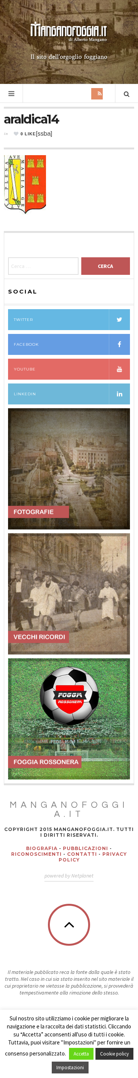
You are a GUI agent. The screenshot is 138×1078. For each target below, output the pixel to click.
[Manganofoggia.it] (69, 41)
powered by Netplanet (69, 875)
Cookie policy (114, 1054)
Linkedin (25, 393)
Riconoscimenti (36, 854)
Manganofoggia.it (69, 809)
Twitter (23, 319)
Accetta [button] (81, 1054)
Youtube (25, 369)
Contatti (82, 854)
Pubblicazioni (85, 848)
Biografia (42, 848)
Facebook (26, 344)
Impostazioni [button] (70, 1067)
